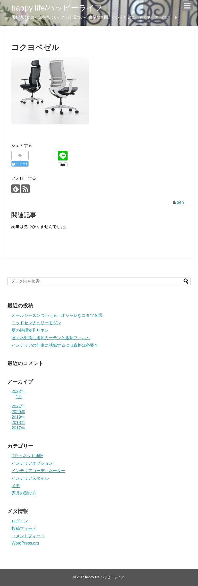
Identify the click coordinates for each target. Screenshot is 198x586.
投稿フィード (24, 528)
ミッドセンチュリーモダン (36, 323)
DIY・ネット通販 (27, 456)
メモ (16, 485)
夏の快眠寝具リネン (30, 330)
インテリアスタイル (30, 478)
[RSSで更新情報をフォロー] (25, 188)
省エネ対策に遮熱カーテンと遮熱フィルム (51, 338)
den (180, 202)
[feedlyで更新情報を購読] (15, 188)
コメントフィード (28, 536)
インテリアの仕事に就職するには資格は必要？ (55, 345)
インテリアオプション (32, 463)
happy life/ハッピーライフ (57, 8)
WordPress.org (25, 543)
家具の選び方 (24, 493)
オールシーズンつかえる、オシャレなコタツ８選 (57, 315)
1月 (19, 397)
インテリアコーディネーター (38, 471)
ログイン (20, 521)
